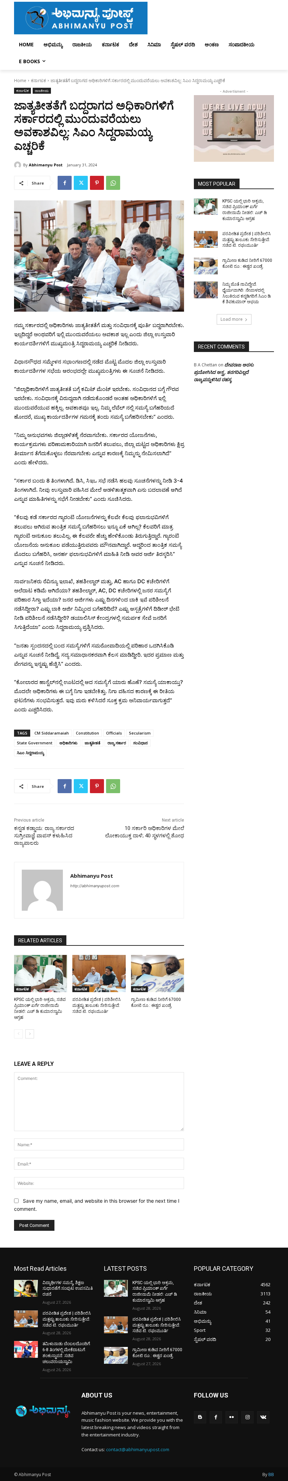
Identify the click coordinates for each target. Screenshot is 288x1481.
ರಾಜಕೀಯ (42, 90)
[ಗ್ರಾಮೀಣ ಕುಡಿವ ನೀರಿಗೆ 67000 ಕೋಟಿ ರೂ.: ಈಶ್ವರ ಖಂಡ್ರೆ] (157, 973)
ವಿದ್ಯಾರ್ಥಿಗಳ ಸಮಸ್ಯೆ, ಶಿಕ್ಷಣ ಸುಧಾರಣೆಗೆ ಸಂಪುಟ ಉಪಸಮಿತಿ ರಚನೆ (67, 1288)
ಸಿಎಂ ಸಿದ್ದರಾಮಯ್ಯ (30, 752)
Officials (114, 733)
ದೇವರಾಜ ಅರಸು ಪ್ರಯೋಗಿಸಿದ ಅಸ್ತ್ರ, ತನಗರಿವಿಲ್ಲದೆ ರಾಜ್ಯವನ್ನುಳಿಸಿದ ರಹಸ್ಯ (224, 372)
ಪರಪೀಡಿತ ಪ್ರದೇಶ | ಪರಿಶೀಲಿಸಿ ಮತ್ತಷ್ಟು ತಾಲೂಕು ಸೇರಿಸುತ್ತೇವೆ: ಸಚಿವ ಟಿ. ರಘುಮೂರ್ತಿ (96, 1005)
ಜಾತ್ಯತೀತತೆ (92, 742)
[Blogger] (200, 1417)
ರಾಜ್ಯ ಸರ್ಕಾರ (116, 742)
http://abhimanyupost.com (94, 885)
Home (20, 81)
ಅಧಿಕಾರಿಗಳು (68, 742)
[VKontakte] (263, 1417)
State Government (34, 742)
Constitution (87, 733)
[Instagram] (247, 1417)
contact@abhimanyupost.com (137, 1449)
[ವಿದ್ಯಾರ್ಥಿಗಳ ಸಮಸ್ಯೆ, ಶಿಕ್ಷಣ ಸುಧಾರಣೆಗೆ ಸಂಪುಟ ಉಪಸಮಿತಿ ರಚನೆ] (26, 1288)
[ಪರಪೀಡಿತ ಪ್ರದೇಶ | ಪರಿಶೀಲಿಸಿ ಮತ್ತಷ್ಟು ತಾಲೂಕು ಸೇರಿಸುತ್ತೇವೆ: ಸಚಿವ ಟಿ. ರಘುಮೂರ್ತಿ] (98, 973)
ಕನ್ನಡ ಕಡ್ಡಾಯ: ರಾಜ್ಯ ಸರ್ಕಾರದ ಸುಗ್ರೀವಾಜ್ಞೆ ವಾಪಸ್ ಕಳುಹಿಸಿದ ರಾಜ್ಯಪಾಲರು (44, 835)
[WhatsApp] (113, 183)
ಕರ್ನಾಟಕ (38, 81)
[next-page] (29, 1033)
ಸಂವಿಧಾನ (140, 742)
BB (271, 1474)
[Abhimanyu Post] (18, 164)
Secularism (140, 733)
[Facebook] (65, 183)
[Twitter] (81, 183)
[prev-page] (18, 1033)
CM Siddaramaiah (51, 733)
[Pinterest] (97, 183)
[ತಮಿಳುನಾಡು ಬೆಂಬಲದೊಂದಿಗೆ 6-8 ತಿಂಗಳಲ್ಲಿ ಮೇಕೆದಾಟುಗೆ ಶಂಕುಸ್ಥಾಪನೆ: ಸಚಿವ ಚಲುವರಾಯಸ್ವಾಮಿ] (26, 1349)
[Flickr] (231, 1417)
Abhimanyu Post (46, 164)
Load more (232, 319)
